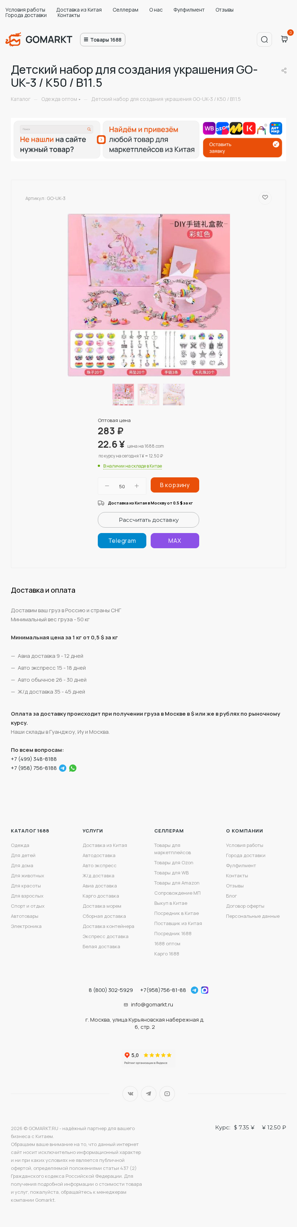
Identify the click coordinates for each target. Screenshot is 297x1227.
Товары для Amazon (177, 882)
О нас (156, 9)
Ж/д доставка (98, 875)
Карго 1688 (166, 953)
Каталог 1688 (30, 830)
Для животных (27, 875)
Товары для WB (171, 872)
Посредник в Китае (176, 913)
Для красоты (26, 885)
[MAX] (175, 540)
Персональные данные (253, 916)
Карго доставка (101, 895)
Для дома (22, 865)
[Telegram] (122, 540)
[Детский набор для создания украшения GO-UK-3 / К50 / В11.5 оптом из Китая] (148, 295)
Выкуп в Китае (170, 903)
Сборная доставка (104, 916)
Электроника (26, 926)
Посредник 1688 (173, 933)
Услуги (93, 830)
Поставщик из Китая (178, 923)
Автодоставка (99, 855)
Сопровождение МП (177, 893)
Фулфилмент (189, 9)
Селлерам (125, 9)
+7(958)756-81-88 (163, 990)
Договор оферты (245, 906)
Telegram (148, 1094)
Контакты (69, 15)
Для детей (23, 855)
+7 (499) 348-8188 (34, 759)
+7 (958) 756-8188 (34, 768)
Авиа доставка (100, 885)
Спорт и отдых (28, 906)
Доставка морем (102, 906)
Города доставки (26, 15)
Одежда (20, 845)
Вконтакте (130, 1094)
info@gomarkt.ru (152, 1004)
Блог (231, 895)
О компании (244, 830)
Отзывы (225, 9)
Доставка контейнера (108, 926)
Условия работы (25, 9)
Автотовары (24, 916)
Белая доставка (101, 946)
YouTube (167, 1094)
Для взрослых (27, 895)
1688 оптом (167, 943)
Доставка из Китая (79, 9)
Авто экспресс (100, 865)
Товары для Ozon (173, 862)
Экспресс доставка (106, 936)
